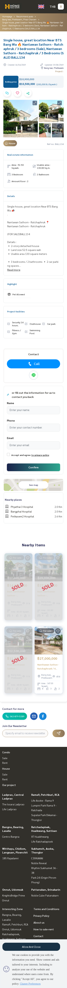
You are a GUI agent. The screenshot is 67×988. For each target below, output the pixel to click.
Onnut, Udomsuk (12, 889)
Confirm (33, 467)
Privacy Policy (41, 915)
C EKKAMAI (37, 858)
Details (11, 196)
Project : (59, 71)
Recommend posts (24, 16)
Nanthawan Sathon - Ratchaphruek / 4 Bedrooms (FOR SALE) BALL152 (48, 666)
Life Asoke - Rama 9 (42, 800)
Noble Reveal (39, 863)
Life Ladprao (9, 809)
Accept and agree (21, 455)
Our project (9, 785)
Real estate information (20, 154)
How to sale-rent (44, 929)
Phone (11, 420)
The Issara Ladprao (13, 804)
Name (10, 403)
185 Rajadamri (10, 858)
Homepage (7, 16)
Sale (4, 758)
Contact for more (13, 708)
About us (39, 922)
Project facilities (16, 311)
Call (37, 363)
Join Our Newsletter (14, 726)
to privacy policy (40, 455)
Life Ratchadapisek (42, 841)
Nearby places (13, 499)
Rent (5, 762)
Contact (38, 936)
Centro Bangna (10, 836)
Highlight (12, 283)
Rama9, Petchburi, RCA (45, 794)
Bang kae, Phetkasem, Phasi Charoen (19, 19)
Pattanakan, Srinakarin (45, 889)
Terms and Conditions (46, 909)
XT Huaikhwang (40, 836)
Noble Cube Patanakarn (45, 895)
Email (10, 438)
